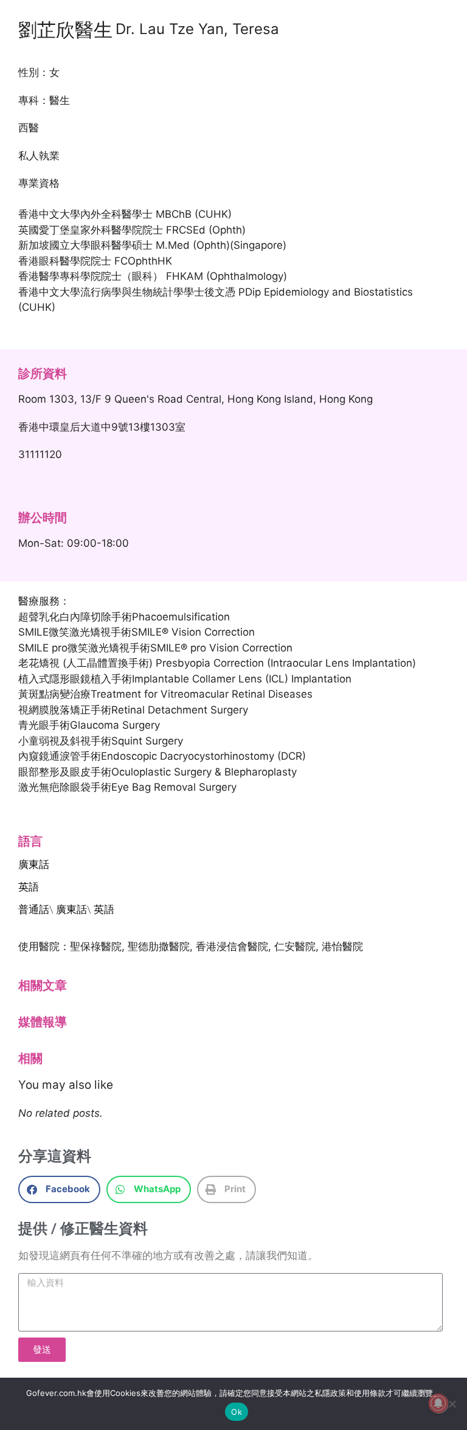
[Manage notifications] (438, 1403)
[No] (452, 1404)
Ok (236, 1412)
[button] (59, 1189)
